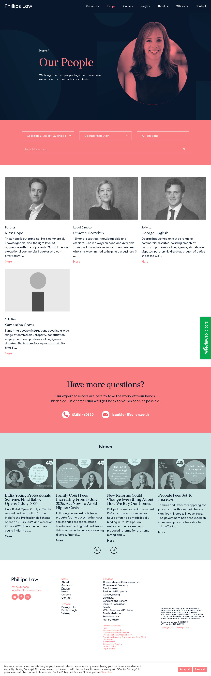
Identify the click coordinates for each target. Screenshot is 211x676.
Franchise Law (111, 616)
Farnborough (69, 610)
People (111, 6)
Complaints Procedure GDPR (116, 632)
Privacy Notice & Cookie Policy (117, 635)
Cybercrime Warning (112, 644)
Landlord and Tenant (115, 600)
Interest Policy (109, 646)
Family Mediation (112, 613)
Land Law (108, 597)
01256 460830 (83, 414)
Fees (105, 628)
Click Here (106, 672)
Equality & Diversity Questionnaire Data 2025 (124, 637)
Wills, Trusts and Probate (118, 610)
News (64, 591)
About (161, 6)
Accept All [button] (185, 669)
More (8, 261)
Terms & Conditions (112, 625)
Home (43, 50)
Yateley (65, 613)
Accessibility (109, 641)
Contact (201, 6)
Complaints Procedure (113, 630)
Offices (180, 6)
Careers (128, 6)
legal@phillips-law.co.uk (130, 414)
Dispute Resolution (114, 603)
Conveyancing (111, 594)
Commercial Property (115, 585)
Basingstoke (68, 606)
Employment (110, 588)
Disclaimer (108, 639)
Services (91, 6)
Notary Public (111, 619)
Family (106, 606)
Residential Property (115, 591)
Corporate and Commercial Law (121, 581)
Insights (145, 6)
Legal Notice (109, 648)
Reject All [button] (200, 669)
